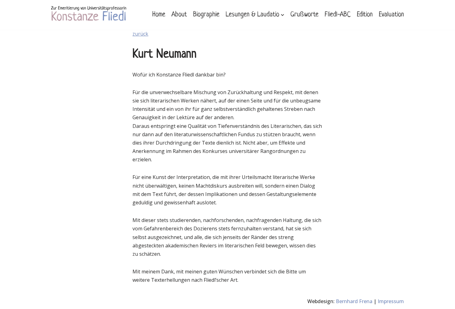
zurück (140, 33)
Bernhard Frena (354, 301)
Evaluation (391, 14)
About (179, 14)
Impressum (391, 301)
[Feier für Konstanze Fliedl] (88, 15)
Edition (365, 14)
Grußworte (304, 14)
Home (158, 14)
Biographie (206, 14)
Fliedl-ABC (338, 14)
